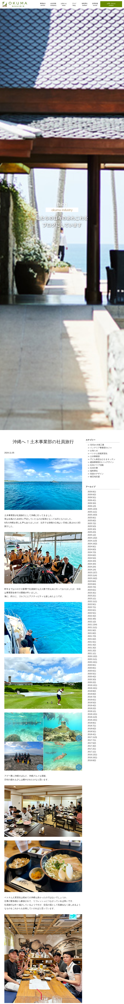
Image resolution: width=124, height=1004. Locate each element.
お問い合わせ (111, 4)
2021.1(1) (92, 653)
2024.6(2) (92, 555)
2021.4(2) (92, 645)
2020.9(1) (92, 665)
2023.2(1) (92, 596)
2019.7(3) (92, 697)
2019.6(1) (92, 700)
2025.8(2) (92, 521)
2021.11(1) (92, 627)
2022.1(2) (92, 622)
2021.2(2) (92, 651)
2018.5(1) (92, 731)
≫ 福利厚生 (93, 471)
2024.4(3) (92, 561)
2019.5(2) (92, 703)
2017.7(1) (92, 740)
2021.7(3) (92, 636)
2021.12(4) (92, 625)
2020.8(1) (92, 668)
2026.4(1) (92, 500)
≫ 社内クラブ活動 (96, 465)
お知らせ (64, 4)
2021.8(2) (92, 633)
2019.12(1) (92, 685)
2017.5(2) (92, 743)
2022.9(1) (92, 604)
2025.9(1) (92, 518)
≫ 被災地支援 (94, 477)
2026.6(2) (92, 495)
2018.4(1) (92, 734)
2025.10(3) (92, 515)
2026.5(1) (92, 497)
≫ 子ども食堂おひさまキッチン (101, 459)
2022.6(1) (92, 610)
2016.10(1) (92, 757)
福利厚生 (85, 4)
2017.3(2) (92, 746)
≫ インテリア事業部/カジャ (100, 448)
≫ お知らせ (93, 451)
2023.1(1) (92, 599)
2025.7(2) (92, 523)
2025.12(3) (92, 509)
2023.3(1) (92, 593)
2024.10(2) (92, 544)
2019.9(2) (92, 691)
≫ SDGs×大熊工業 (96, 445)
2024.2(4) (92, 567)
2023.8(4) (92, 584)
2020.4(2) (92, 677)
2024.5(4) (92, 558)
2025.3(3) (92, 529)
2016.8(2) (92, 760)
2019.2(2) (92, 708)
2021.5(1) (92, 642)
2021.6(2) (92, 639)
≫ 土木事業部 (94, 456)
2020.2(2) (92, 682)
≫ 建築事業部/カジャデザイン (101, 462)
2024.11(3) (92, 541)
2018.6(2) (92, 729)
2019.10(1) (92, 688)
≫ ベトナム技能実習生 (98, 453)
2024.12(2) (92, 538)
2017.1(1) (92, 752)
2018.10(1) (92, 720)
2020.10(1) (92, 662)
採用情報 (95, 4)
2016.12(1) (92, 755)
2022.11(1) (92, 601)
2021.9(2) (92, 630)
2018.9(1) (92, 723)
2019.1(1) (92, 711)
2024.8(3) (92, 549)
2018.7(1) (92, 726)
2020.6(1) (92, 671)
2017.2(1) (92, 749)
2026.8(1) (92, 492)
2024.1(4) (92, 570)
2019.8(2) (92, 694)
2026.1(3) (92, 506)
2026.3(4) (92, 503)
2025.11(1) (92, 512)
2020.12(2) (92, 656)
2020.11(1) (92, 659)
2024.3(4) (92, 564)
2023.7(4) (92, 587)
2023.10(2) (92, 578)
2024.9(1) (92, 547)
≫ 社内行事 (93, 468)
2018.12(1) (92, 714)
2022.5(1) (92, 613)
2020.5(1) (92, 674)
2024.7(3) (92, 552)
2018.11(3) (92, 717)
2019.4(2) (92, 705)
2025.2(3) (92, 532)
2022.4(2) (92, 616)
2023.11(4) (92, 575)
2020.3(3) (92, 679)
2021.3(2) (92, 648)
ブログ (74, 4)
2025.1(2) (92, 535)
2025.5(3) (92, 526)
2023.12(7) (92, 573)
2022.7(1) (92, 607)
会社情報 (53, 4)
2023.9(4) (92, 581)
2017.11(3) (92, 737)
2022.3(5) (92, 619)
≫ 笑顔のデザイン (96, 474)
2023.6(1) (92, 590)
